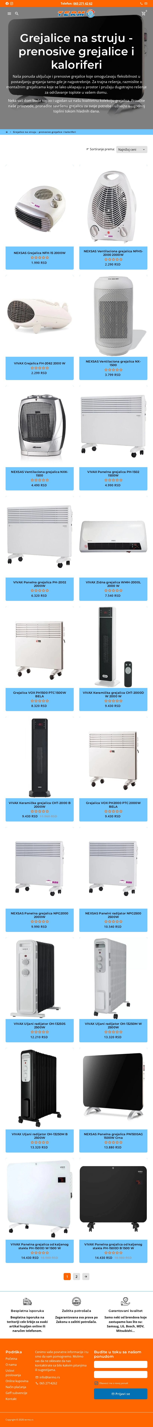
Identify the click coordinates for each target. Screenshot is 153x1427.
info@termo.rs (47, 1377)
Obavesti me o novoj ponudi (113, 1383)
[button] (40, 257)
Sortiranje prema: (100, 149)
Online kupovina (17, 1381)
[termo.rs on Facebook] (7, 3)
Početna (11, 1359)
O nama (11, 1365)
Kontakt (11, 1399)
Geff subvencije (16, 1393)
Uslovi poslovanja (13, 1373)
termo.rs (28, 1419)
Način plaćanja (16, 1387)
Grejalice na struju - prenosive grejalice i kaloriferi (44, 132)
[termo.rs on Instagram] (11, 3)
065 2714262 (46, 1383)
